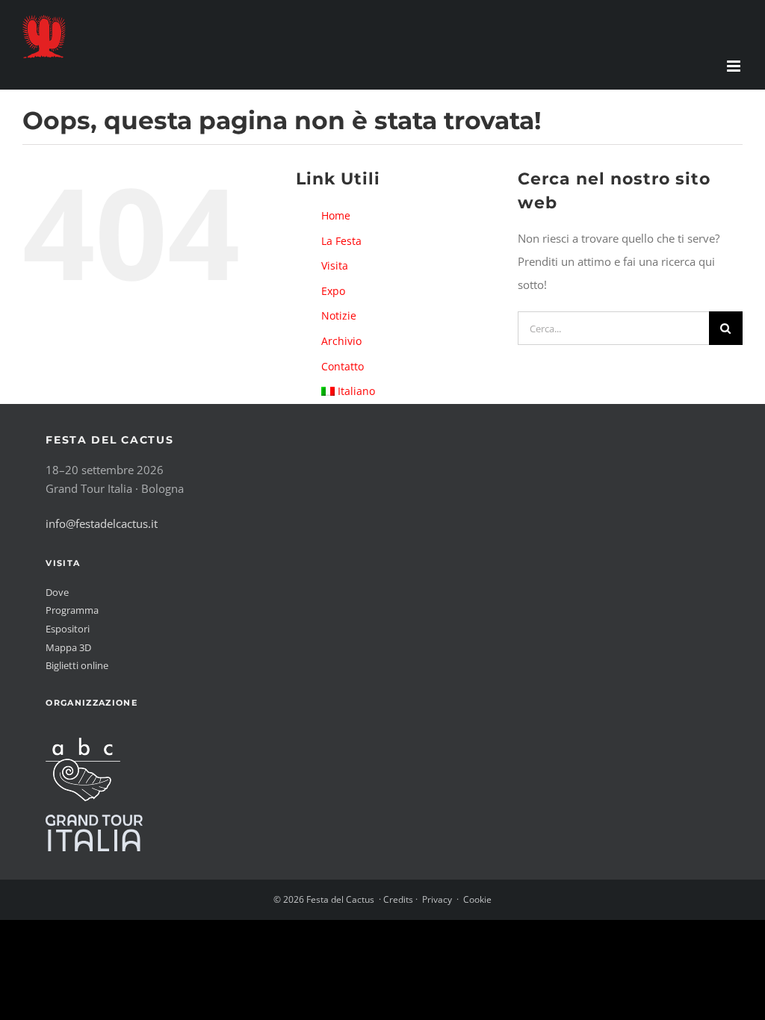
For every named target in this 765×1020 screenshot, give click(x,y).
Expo (333, 291)
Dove (57, 592)
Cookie (477, 899)
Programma (72, 610)
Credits (398, 899)
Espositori (68, 628)
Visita (334, 265)
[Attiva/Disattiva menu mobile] (735, 66)
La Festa (341, 241)
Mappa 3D (68, 647)
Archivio (341, 341)
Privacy (437, 899)
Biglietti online (77, 665)
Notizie (338, 315)
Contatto (342, 366)
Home (335, 215)
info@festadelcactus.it (102, 523)
